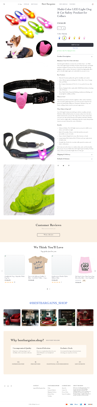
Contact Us (64, 390)
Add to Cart (75, 45)
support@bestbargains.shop (39, 388)
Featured (72, 4)
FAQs (49, 388)
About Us (64, 388)
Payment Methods (52, 390)
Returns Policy (51, 394)
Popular (26, 4)
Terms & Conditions (66, 394)
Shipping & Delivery (52, 392)
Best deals (34, 4)
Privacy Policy (65, 392)
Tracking (49, 396)
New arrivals (63, 4)
